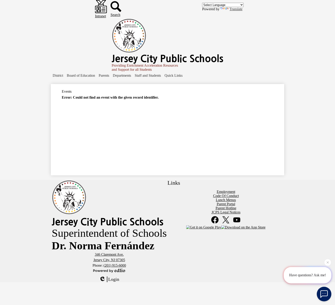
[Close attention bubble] (327, 262)
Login (113, 279)
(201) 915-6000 (114, 265)
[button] (58, 75)
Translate (235, 9)
